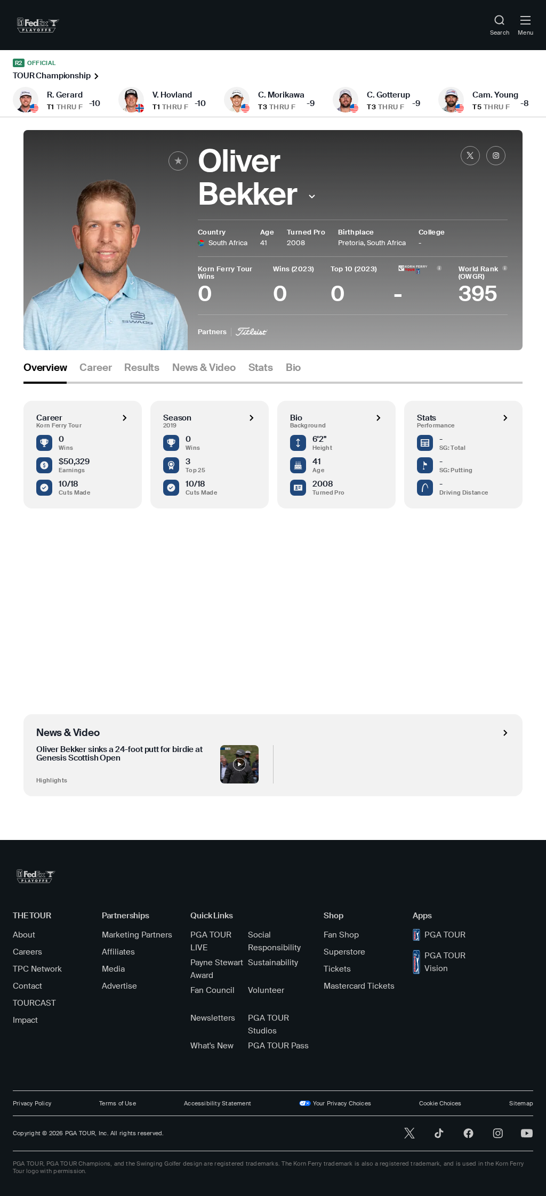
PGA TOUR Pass (278, 1045)
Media (113, 969)
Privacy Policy (32, 1103)
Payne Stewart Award (216, 969)
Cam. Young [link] (495, 95)
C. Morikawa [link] (281, 95)
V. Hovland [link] (172, 95)
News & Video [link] (204, 368)
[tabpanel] (273, 590)
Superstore (344, 952)
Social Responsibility (274, 941)
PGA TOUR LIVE (210, 941)
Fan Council (212, 990)
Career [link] (95, 368)
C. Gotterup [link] (388, 95)
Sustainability (273, 962)
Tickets (337, 969)
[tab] (45, 371)
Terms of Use (117, 1103)
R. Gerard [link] (65, 95)
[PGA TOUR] (36, 876)
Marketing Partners (137, 935)
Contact (27, 986)
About (24, 935)
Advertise (119, 986)
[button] (312, 196)
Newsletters (212, 1018)
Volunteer (266, 990)
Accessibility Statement (217, 1103)
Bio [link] (293, 368)
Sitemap (521, 1103)
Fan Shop (341, 935)
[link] (38, 25)
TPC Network (37, 969)
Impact (25, 1020)
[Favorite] (178, 161)
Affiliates (118, 952)
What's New (212, 1045)
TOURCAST (34, 1003)
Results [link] (141, 368)
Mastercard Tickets (359, 986)
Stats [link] (260, 368)
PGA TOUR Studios (268, 1024)
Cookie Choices (440, 1103)
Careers (27, 952)
